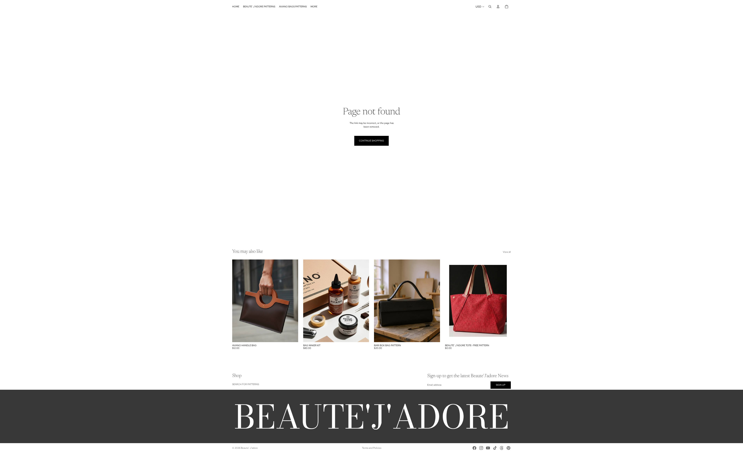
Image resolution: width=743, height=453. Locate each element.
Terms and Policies (371, 448)
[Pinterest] (508, 448)
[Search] (490, 6)
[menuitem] (314, 6)
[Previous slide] (238, 300)
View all (507, 251)
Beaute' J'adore (249, 448)
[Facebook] (474, 448)
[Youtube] (488, 448)
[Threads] (501, 448)
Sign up (500, 385)
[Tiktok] (495, 448)
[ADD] (292, 336)
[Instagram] (481, 448)
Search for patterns (245, 384)
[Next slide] (292, 300)
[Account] (498, 6)
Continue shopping (371, 140)
